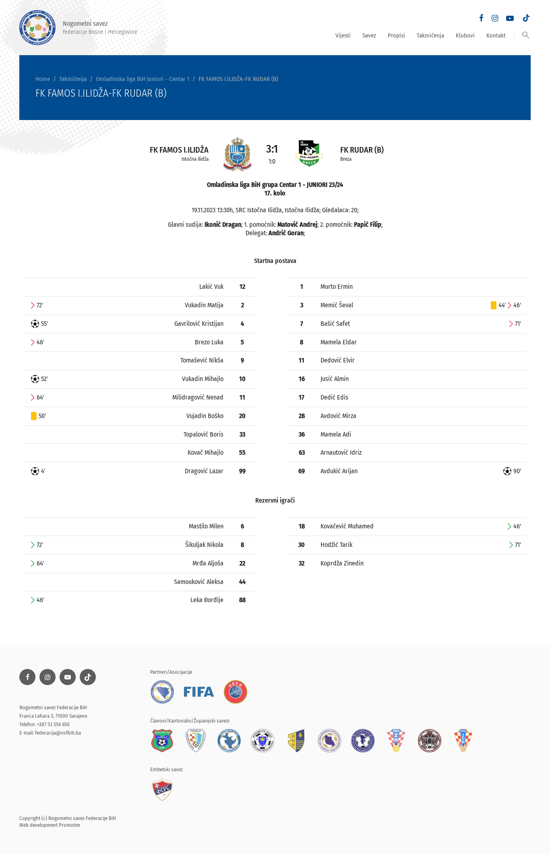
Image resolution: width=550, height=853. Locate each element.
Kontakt (496, 35)
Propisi (396, 35)
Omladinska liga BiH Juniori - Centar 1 (142, 79)
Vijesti (343, 35)
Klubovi (465, 35)
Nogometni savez (100, 27)
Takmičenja (430, 35)
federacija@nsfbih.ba (58, 733)
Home (42, 79)
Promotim (69, 825)
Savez (369, 35)
